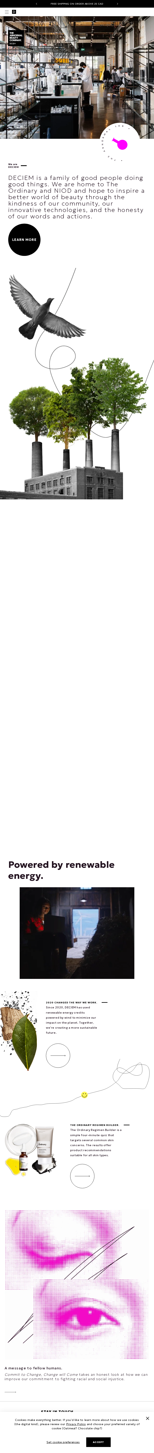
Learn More (24, 240)
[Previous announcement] (36, 4)
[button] (6, 12)
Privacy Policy (76, 1424)
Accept (98, 1442)
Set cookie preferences (63, 1442)
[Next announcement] (117, 4)
